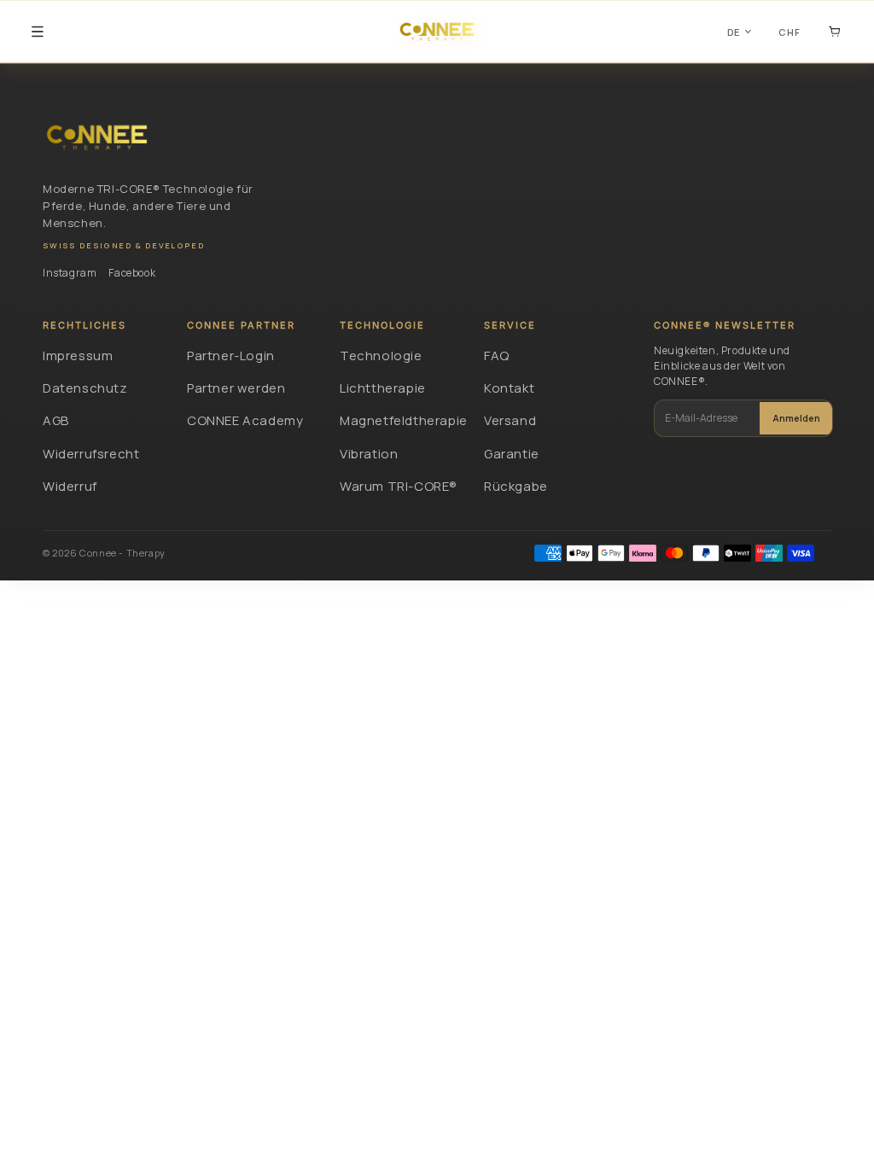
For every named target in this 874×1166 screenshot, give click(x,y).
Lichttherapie (383, 388)
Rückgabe (516, 486)
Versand (510, 420)
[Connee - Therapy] (97, 137)
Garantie (511, 454)
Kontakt (509, 388)
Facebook (131, 272)
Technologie (381, 355)
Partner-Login (231, 355)
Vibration (369, 454)
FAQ (497, 355)
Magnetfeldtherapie (401, 420)
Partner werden (236, 388)
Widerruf (70, 486)
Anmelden (796, 417)
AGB (56, 420)
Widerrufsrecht (91, 454)
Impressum (78, 355)
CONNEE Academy (245, 420)
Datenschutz (85, 388)
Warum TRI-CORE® (398, 486)
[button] (38, 31)
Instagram (69, 272)
